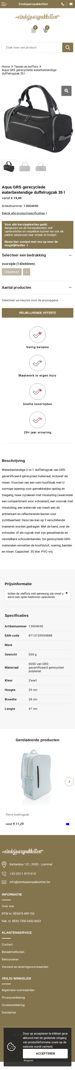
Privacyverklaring (13, 997)
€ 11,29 (14, 824)
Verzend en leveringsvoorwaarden (25, 967)
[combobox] (32, 47)
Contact (7, 944)
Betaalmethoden (13, 952)
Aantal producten (16, 287)
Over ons (8, 906)
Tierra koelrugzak (17, 814)
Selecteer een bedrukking (24, 255)
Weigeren (28, 1060)
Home (6, 66)
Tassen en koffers (26, 66)
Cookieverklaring (13, 1005)
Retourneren (10, 959)
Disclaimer (9, 1012)
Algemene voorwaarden (18, 990)
